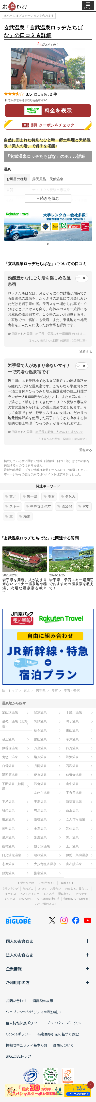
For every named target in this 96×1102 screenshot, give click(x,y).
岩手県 (32, 496)
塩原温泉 (40, 757)
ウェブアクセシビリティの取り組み (33, 1011)
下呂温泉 (8, 801)
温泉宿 (67, 506)
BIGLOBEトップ (18, 1056)
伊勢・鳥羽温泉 (77, 855)
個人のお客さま (19, 941)
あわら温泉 (42, 793)
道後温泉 (40, 819)
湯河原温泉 (10, 775)
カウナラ (81, 893)
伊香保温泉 (10, 748)
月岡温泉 (40, 766)
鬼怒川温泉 (10, 757)
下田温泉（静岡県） (13, 786)
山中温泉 (72, 784)
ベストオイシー (29, 893)
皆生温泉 (72, 828)
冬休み (70, 496)
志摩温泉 (8, 864)
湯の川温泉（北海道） (15, 723)
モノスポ (48, 893)
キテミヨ (10, 893)
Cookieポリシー (19, 1033)
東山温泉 (72, 730)
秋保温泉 (40, 730)
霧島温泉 (8, 846)
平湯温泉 (40, 801)
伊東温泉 (40, 775)
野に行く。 (65, 893)
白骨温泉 (8, 766)
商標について (63, 1045)
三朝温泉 (8, 828)
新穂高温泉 (74, 801)
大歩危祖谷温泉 (45, 864)
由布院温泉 (74, 864)
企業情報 (14, 969)
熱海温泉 (8, 873)
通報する (85, 352)
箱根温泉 (40, 855)
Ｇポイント (67, 882)
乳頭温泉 (40, 721)
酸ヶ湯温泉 (42, 846)
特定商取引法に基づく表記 (58, 1033)
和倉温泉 (40, 784)
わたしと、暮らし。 (77, 888)
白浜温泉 (72, 810)
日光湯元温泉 (11, 855)
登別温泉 (40, 712)
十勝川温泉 (74, 712)
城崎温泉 (8, 810)
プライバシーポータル (63, 1022)
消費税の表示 (42, 1000)
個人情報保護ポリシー (23, 1022)
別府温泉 (40, 837)
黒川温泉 (72, 837)
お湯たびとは (26, 882)
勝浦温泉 (8, 819)
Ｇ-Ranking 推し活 (48, 898)
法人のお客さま (19, 955)
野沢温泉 (72, 757)
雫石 (51, 496)
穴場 (85, 506)
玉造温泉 (40, 828)
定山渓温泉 (10, 712)
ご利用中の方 (18, 982)
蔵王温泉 (8, 739)
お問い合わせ (16, 1000)
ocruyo (42, 888)
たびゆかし (26, 898)
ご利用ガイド (47, 882)
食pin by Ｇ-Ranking (76, 898)
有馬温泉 (40, 810)
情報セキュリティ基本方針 (26, 1045)
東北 (12, 496)
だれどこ (28, 888)
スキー (14, 506)
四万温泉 (72, 748)
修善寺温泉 (74, 775)
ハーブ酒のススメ (46, 903)
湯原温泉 (8, 837)
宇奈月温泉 (74, 793)
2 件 (53, 94)
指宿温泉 (40, 873)
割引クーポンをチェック (52, 125)
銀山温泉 (40, 739)
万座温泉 (40, 748)
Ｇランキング (10, 888)
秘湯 (26, 516)
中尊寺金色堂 (40, 506)
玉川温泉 (72, 846)
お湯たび (55, 888)
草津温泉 (72, 739)
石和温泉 (72, 766)
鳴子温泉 (72, 721)
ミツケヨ (9, 898)
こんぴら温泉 (75, 819)
